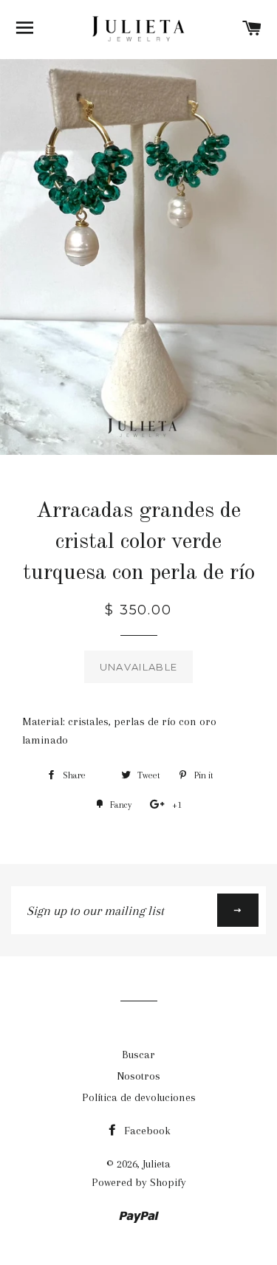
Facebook (146, 1130)
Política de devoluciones (139, 1097)
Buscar (138, 1054)
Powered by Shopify (139, 1182)
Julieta (157, 1163)
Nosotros (138, 1076)
